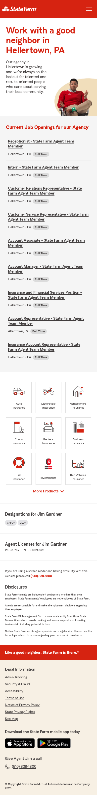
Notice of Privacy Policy (22, 705)
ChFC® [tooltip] (11, 522)
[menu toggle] (89, 9)
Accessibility (14, 691)
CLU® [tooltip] (23, 522)
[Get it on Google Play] (54, 743)
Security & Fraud (17, 684)
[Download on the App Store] (20, 743)
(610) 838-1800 (41, 576)
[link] (24, 8)
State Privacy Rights (20, 712)
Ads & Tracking (16, 677)
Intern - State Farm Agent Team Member (43, 167)
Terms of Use (14, 698)
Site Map (11, 719)
